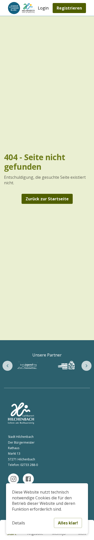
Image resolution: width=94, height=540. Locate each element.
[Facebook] (28, 478)
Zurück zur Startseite (47, 199)
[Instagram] (13, 478)
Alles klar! (68, 523)
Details (18, 523)
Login (43, 8)
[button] (8, 366)
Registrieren (69, 8)
